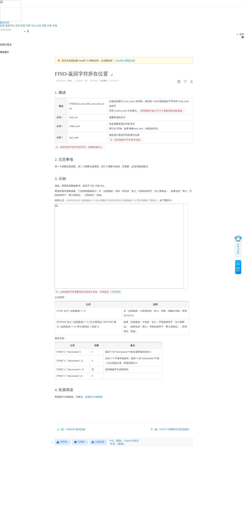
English (127, 440)
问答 (28, 25)
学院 (23, 25)
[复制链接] (178, 81)
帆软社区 (4, 22)
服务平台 (10, 25)
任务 (49, 25)
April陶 (103, 80)
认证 (39, 25)
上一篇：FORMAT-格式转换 (71, 429)
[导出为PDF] (191, 81)
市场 (54, 25)
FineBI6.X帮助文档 (125, 60)
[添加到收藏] (185, 81)
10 (86, 80)
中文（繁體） (116, 440)
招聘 (44, 25)
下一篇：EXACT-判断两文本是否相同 (170, 429)
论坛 (33, 25)
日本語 (135, 440)
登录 (241, 34)
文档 (17, 25)
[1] (28, 31)
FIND (59, 311)
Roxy (70, 80)
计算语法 (116, 292)
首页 (2, 25)
